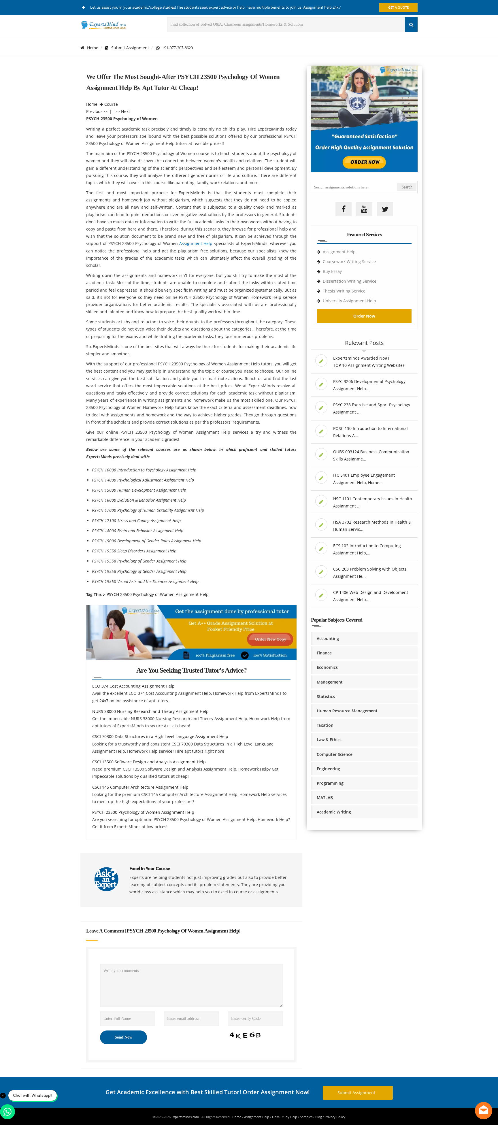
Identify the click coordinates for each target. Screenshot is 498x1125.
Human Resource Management (347, 710)
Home (92, 47)
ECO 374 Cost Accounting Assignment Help (133, 686)
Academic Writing (334, 812)
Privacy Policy (335, 1117)
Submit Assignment (130, 47)
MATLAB (325, 797)
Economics (327, 667)
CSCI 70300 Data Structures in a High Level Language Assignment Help (160, 736)
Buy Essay (332, 271)
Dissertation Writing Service (349, 281)
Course (111, 104)
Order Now (364, 316)
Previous (94, 111)
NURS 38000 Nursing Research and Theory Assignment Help (150, 711)
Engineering (328, 768)
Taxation (325, 725)
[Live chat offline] (483, 1110)
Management (330, 682)
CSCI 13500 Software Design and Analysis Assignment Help (149, 762)
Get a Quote (398, 7)
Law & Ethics (329, 739)
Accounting (328, 638)
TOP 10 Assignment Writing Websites (369, 365)
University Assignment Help (349, 300)
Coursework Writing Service (349, 261)
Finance (324, 653)
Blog (318, 1117)
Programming (330, 783)
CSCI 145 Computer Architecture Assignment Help (140, 787)
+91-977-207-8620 (176, 48)
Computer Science (334, 754)
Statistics (326, 696)
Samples (306, 1117)
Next (125, 111)
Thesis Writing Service (344, 291)
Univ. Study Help (284, 1117)
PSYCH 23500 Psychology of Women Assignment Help (158, 594)
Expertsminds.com (185, 1117)
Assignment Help (195, 243)
